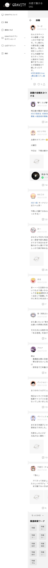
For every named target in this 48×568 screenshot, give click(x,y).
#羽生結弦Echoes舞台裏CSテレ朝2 (38, 76)
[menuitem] (14, 14)
